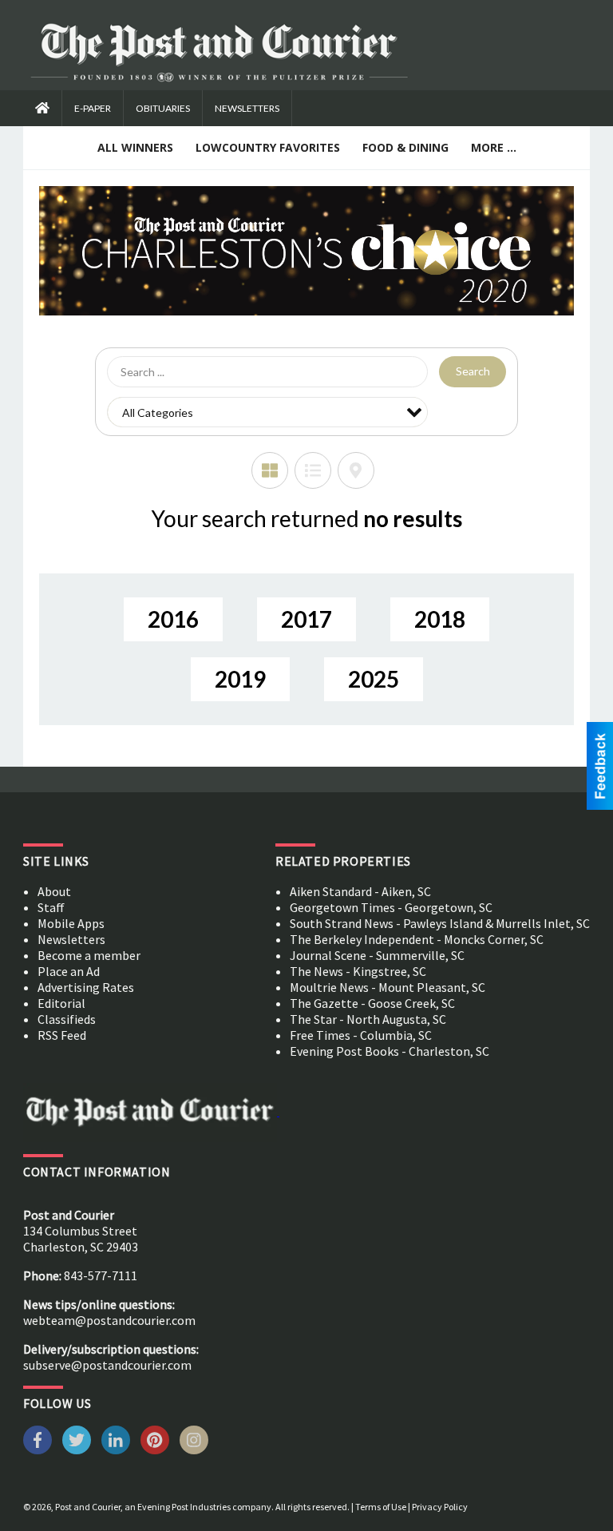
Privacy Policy (440, 1507)
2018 (439, 619)
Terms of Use (380, 1507)
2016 (173, 619)
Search (473, 371)
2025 (373, 678)
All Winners (135, 147)
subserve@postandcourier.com (107, 1365)
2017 (306, 619)
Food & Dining (405, 147)
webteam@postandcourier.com (109, 1320)
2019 (240, 678)
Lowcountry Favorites (268, 147)
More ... (493, 147)
